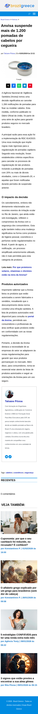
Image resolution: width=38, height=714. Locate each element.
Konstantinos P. (12, 548)
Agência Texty (12, 641)
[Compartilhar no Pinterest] (30, 86)
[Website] (10, 456)
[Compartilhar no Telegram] (24, 86)
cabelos (9, 473)
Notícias (14, 19)
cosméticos (18, 473)
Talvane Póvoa (9, 53)
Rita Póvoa (10, 685)
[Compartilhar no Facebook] (14, 86)
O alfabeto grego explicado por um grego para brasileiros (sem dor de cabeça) (19, 590)
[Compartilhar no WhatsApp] (19, 86)
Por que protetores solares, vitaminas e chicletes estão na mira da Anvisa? (17, 271)
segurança (29, 473)
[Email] (6, 456)
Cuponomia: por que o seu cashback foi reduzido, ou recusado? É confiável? (16, 541)
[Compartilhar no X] (8, 86)
